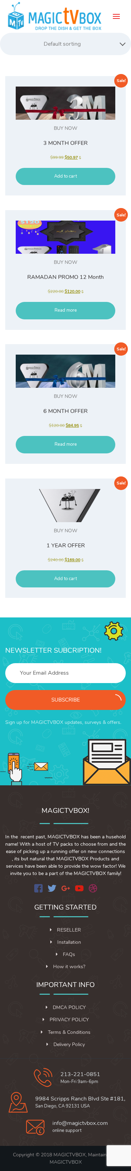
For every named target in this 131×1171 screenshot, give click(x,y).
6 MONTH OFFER (65, 411)
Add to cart (65, 176)
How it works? (69, 966)
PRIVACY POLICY (69, 1019)
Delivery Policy (69, 1044)
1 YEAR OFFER (65, 545)
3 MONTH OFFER (65, 143)
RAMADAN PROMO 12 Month (65, 277)
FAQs (69, 954)
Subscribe (65, 699)
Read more (65, 310)
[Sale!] (65, 103)
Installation (69, 942)
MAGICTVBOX (66, 1162)
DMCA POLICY (69, 1007)
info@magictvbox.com (80, 1123)
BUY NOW (65, 128)
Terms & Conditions (69, 1032)
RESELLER (69, 930)
